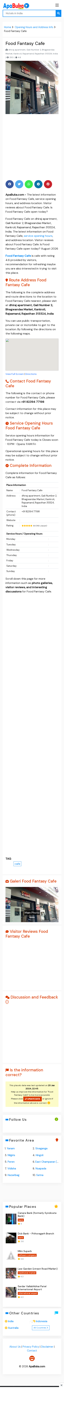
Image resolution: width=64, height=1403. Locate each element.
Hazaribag (13, 1175)
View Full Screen (15, 374)
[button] (10, 904)
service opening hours (38, 236)
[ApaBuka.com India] (11, 6)
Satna (39, 1175)
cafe (17, 864)
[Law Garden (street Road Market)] (11, 1273)
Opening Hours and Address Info (34, 27)
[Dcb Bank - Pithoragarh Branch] (11, 1238)
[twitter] (19, 184)
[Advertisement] (32, 147)
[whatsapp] (29, 184)
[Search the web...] (58, 13)
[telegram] (38, 184)
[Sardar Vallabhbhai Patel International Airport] (11, 1292)
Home (7, 27)
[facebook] (10, 184)
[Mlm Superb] (11, 1255)
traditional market (27, 1273)
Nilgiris (11, 1155)
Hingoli (39, 1155)
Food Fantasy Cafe (18, 256)
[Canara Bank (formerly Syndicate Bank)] (11, 1219)
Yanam (11, 1148)
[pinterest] (48, 184)
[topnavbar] (57, 5)
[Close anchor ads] (32, 1322)
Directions (31, 374)
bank (20, 1220)
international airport (27, 1293)
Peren (11, 1161)
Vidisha (11, 1168)
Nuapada (41, 1168)
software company (27, 1255)
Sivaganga (41, 1148)
